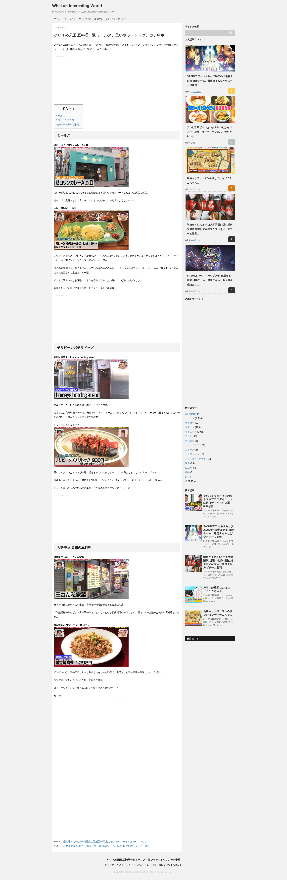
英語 (187, 472)
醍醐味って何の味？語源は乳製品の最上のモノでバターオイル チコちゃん (104, 841)
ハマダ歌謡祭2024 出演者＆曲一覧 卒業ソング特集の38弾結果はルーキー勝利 (106, 846)
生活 (187, 467)
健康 (187, 463)
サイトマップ (85, 19)
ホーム (57, 19)
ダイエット (191, 431)
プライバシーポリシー (116, 19)
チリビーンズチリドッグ (68, 120)
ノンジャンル (192, 454)
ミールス (60, 115)
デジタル (189, 440)
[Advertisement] (117, 81)
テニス (188, 436)
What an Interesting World (77, 5)
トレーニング (192, 445)
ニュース (189, 449)
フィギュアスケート (195, 458)
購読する (194, 638)
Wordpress (190, 413)
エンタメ (197, 92)
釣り (187, 476)
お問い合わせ (69, 19)
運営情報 (98, 19)
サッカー (189, 422)
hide (71, 108)
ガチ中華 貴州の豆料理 (68, 124)
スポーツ (189, 427)
